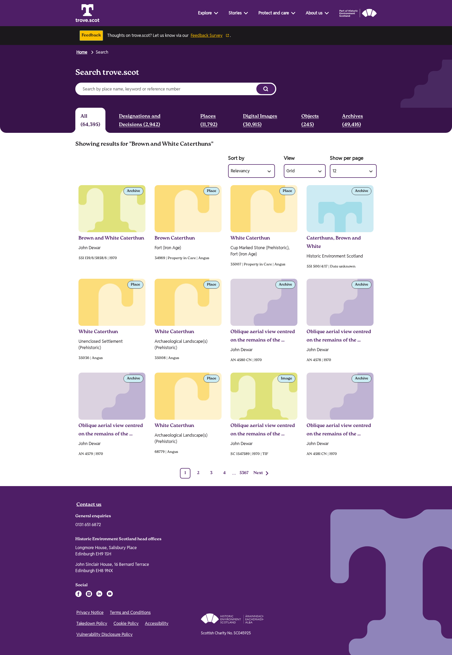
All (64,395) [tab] (90, 121)
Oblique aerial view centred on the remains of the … (262, 336)
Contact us (88, 505)
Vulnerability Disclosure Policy (104, 634)
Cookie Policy (126, 623)
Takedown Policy (91, 623)
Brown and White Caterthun (111, 238)
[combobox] (164, 89)
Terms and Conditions (130, 612)
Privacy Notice (90, 612)
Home (81, 52)
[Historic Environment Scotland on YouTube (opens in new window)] (110, 594)
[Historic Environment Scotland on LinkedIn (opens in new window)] (99, 594)
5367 (244, 473)
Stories (235, 13)
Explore (205, 13)
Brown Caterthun (175, 238)
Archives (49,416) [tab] (352, 121)
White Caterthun (250, 238)
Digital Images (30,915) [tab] (260, 121)
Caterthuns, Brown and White (334, 242)
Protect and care (273, 13)
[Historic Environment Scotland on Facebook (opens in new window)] (78, 594)
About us (314, 13)
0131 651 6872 (88, 524)
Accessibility (156, 623)
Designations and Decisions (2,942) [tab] (139, 121)
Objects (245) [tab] (310, 121)
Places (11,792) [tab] (208, 121)
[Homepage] (87, 13)
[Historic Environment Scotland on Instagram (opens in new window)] (89, 594)
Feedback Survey (207, 35)
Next (258, 473)
